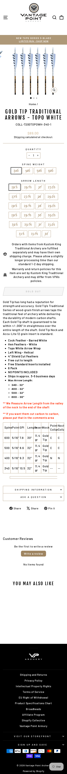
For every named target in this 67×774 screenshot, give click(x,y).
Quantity (33, 149)
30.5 (15, 224)
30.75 (28, 224)
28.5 (14, 206)
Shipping (19, 137)
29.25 (52, 206)
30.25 (52, 215)
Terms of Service (33, 691)
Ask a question (33, 497)
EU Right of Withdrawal (33, 697)
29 (39, 206)
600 (50, 170)
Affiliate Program (33, 714)
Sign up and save (33, 744)
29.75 (27, 215)
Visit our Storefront (33, 736)
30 (39, 215)
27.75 (27, 196)
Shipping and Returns (33, 674)
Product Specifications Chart (33, 703)
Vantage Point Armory (33, 726)
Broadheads (33, 709)
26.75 (28, 187)
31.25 (51, 224)
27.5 (14, 196)
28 (39, 196)
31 (39, 224)
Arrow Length (33, 180)
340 (16, 170)
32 (46, 233)
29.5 (14, 215)
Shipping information (33, 489)
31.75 (34, 233)
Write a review (33, 553)
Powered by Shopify (33, 771)
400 (27, 170)
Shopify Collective (33, 720)
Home (32, 104)
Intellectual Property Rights (33, 686)
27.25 (51, 187)
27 (40, 187)
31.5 (21, 233)
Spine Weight (33, 164)
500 (39, 170)
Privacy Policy (34, 680)
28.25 (51, 196)
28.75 (27, 206)
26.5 (15, 187)
